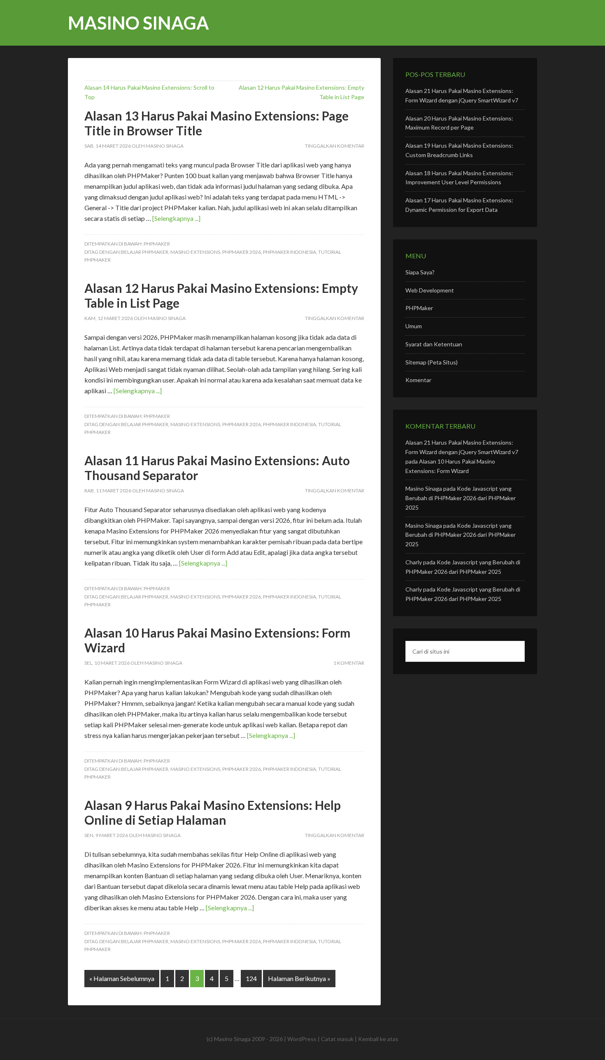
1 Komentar (348, 663)
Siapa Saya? (420, 272)
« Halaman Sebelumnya (121, 978)
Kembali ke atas (378, 1038)
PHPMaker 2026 (241, 252)
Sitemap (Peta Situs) (431, 362)
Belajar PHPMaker (144, 252)
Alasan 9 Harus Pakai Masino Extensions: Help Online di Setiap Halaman (212, 812)
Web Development (429, 290)
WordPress (301, 1038)
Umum (413, 325)
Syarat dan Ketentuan (433, 344)
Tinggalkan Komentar (334, 146)
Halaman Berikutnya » (299, 978)
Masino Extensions (195, 252)
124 (251, 978)
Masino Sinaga (138, 22)
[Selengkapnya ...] (176, 218)
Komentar (418, 379)
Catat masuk (337, 1038)
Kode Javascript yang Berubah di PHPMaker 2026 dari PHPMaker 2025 (460, 498)
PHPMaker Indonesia (289, 252)
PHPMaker (157, 244)
